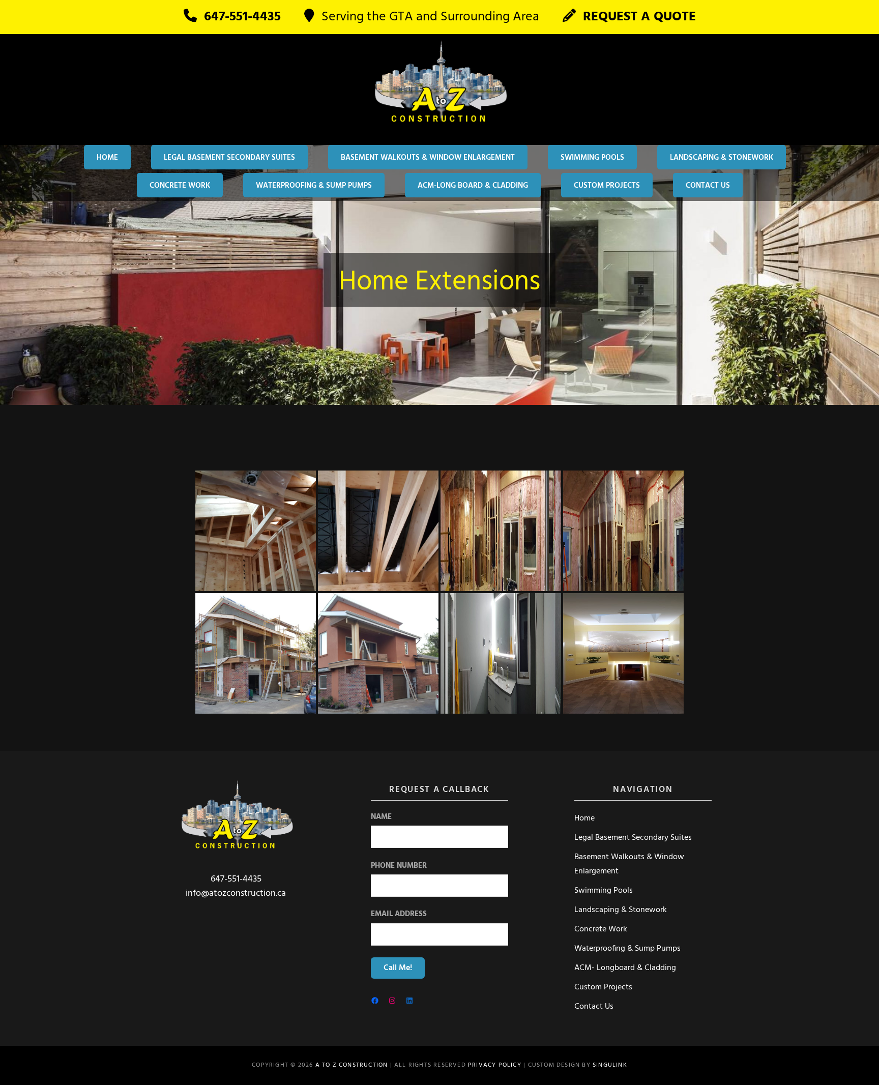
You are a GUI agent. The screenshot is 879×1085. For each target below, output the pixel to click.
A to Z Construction (351, 1065)
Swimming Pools (592, 158)
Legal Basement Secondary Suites (229, 158)
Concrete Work (180, 186)
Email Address (399, 914)
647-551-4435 (236, 879)
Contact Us (708, 186)
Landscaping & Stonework (721, 158)
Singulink (610, 1065)
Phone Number (399, 866)
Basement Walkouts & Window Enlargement (428, 158)
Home (107, 158)
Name (381, 817)
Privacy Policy (494, 1065)
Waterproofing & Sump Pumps (314, 186)
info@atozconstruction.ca (236, 893)
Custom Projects (607, 186)
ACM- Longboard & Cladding (625, 968)
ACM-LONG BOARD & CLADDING (473, 186)
